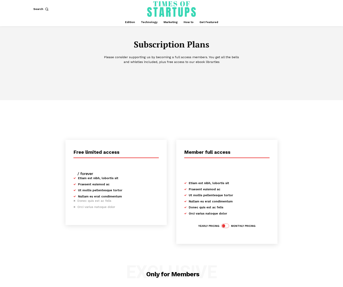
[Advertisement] (171, 130)
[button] (41, 9)
